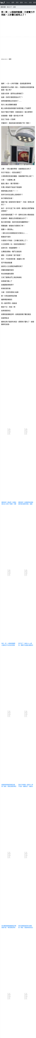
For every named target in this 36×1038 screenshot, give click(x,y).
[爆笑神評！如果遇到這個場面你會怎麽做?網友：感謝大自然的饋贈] (26, 500)
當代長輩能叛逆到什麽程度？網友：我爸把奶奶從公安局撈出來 (25, 927)
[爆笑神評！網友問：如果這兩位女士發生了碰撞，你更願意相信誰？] (9, 500)
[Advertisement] (18, 346)
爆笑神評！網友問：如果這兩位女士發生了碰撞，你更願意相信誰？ (8, 504)
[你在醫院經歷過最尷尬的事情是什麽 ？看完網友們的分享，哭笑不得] (9, 923)
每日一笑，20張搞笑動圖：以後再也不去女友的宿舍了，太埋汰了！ (8, 645)
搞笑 (14, 7)
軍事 (17, 2)
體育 (21, 2)
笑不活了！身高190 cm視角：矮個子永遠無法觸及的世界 (25, 645)
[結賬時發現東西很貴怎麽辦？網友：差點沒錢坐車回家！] (9, 782)
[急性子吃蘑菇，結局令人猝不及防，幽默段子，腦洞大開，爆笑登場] (26, 782)
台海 (30, 2)
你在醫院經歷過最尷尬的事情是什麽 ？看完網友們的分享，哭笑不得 (8, 927)
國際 (13, 2)
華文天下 (9, 7)
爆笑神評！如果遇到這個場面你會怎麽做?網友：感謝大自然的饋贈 (25, 504)
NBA (25, 2)
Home (8, 2)
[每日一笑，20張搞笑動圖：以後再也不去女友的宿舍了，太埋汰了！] (9, 641)
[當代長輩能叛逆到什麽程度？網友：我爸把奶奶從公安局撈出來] (26, 923)
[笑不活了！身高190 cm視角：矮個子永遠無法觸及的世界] (26, 641)
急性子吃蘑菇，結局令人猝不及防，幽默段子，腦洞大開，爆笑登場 (25, 786)
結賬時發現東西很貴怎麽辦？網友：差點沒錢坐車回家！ (8, 786)
